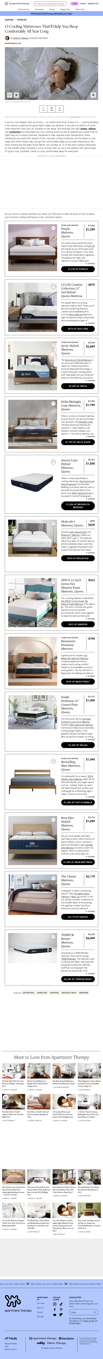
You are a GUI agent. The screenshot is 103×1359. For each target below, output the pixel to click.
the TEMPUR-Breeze (75, 957)
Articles (52, 9)
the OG (91, 246)
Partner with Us (10, 1349)
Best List (76, 896)
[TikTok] (61, 1304)
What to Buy (80, 9)
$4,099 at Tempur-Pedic (78, 979)
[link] (13, 1084)
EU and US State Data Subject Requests (88, 1343)
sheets (83, 128)
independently (75, 117)
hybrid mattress (75, 314)
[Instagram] (54, 1304)
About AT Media (11, 1343)
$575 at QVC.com (78, 328)
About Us (40, 1307)
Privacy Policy (74, 1323)
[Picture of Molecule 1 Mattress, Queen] (32, 544)
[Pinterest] (61, 1309)
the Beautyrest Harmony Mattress (74, 657)
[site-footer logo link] (11, 1338)
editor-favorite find (78, 532)
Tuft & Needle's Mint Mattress (77, 778)
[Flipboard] (61, 1314)
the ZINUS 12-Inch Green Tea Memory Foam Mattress (74, 602)
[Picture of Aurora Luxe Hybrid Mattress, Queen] (32, 482)
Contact (40, 1312)
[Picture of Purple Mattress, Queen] (32, 248)
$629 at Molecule (78, 558)
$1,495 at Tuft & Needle (78, 802)
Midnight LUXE (86, 421)
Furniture (21, 20)
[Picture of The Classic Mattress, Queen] (32, 899)
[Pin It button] (16, 95)
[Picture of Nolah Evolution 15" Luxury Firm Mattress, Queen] (32, 719)
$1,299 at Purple (78, 269)
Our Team (41, 1303)
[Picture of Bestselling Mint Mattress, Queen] (32, 782)
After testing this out (81, 493)
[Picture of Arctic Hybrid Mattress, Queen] (32, 365)
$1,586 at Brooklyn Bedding (78, 506)
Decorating (39, 9)
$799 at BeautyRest (78, 681)
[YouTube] (54, 1314)
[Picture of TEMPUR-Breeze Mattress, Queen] (32, 957)
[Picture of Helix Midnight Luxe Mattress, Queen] (32, 424)
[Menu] (6, 3)
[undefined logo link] (19, 3)
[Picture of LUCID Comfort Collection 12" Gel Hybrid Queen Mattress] (32, 307)
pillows (92, 128)
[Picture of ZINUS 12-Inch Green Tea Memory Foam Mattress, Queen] (32, 602)
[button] (93, 95)
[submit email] (94, 1312)
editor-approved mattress (81, 724)
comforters (15, 131)
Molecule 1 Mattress (70, 535)
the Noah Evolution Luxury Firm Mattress (76, 720)
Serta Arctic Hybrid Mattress (78, 360)
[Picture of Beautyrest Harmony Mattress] (32, 661)
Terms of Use (88, 1321)
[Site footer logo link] (19, 1303)
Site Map (40, 1316)
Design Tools (65, 9)
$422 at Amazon (78, 624)
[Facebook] (54, 1309)
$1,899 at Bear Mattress (78, 862)
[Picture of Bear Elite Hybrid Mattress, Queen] (32, 840)
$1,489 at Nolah (78, 745)
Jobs (6, 1346)
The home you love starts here (71, 1283)
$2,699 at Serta (78, 386)
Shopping (9, 20)
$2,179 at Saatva (78, 916)
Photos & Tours (24, 9)
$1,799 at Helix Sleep (78, 442)
